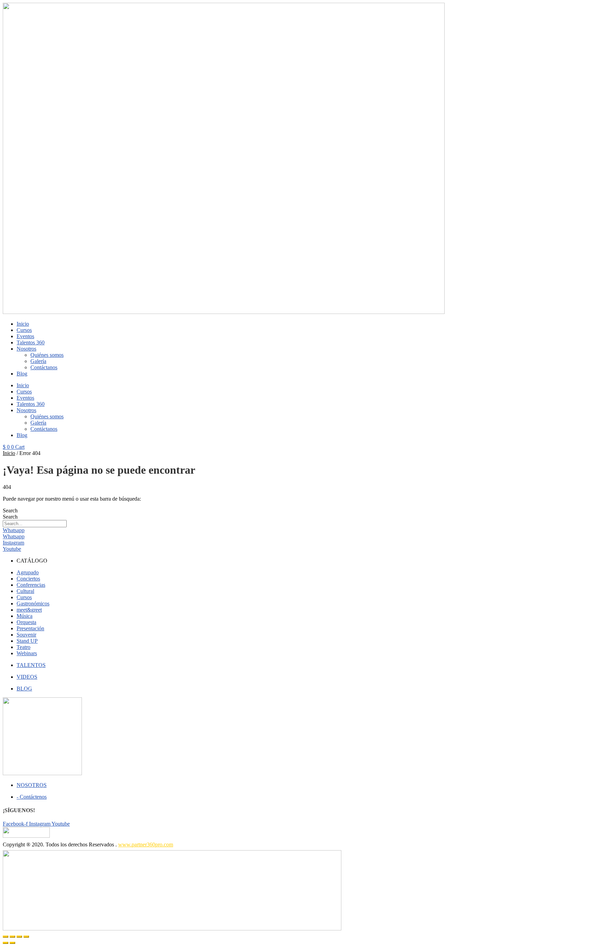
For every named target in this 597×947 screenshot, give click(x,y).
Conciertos (28, 579)
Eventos (25, 336)
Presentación (30, 628)
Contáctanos (43, 367)
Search (10, 510)
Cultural (25, 591)
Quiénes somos (47, 355)
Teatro (23, 647)
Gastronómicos (33, 603)
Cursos (24, 330)
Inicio (23, 324)
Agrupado (28, 572)
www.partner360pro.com (145, 844)
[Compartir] (19, 937)
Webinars (27, 653)
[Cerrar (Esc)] (26, 937)
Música (24, 616)
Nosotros (26, 349)
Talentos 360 (31, 342)
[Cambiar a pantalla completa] (12, 937)
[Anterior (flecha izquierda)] (5, 943)
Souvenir (26, 635)
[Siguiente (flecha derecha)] (12, 943)
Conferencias (31, 585)
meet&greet (29, 610)
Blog (22, 374)
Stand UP (27, 641)
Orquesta (26, 622)
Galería (38, 361)
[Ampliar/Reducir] (5, 937)
